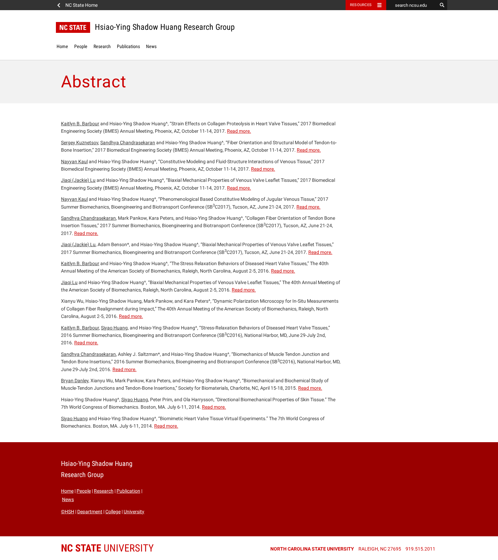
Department (89, 511)
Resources (361, 5)
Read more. (239, 131)
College (113, 511)
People (80, 46)
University (134, 511)
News (151, 46)
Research (102, 46)
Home (62, 46)
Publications (128, 46)
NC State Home (81, 5)
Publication (128, 491)
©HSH (67, 511)
